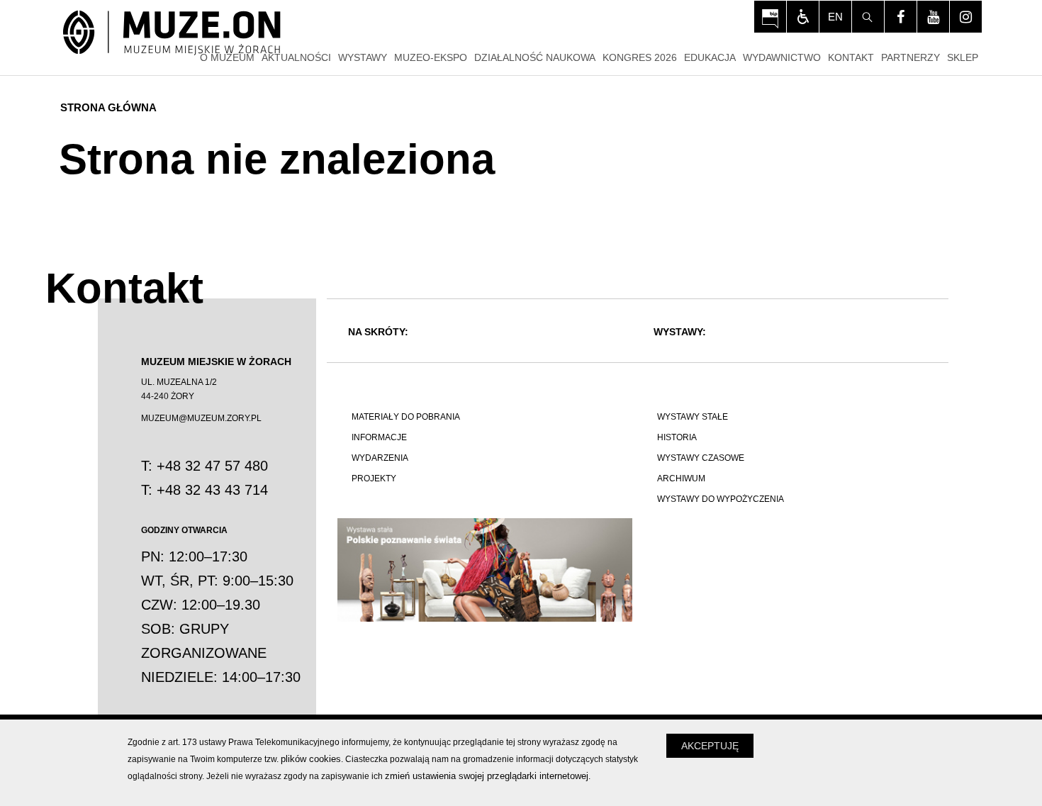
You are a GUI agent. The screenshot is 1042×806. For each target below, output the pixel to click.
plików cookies (311, 759)
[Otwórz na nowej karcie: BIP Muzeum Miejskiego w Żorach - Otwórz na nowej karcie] (770, 17)
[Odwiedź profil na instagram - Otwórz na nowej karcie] (966, 17)
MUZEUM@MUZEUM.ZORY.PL (201, 418)
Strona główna (108, 107)
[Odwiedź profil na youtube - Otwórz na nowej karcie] (933, 17)
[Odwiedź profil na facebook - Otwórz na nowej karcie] (901, 17)
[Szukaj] (868, 17)
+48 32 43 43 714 (212, 490)
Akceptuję (710, 745)
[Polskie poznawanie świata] (485, 570)
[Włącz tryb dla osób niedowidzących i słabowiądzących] (803, 17)
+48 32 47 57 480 (212, 466)
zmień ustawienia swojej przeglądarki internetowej (486, 776)
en (835, 17)
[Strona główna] (172, 33)
